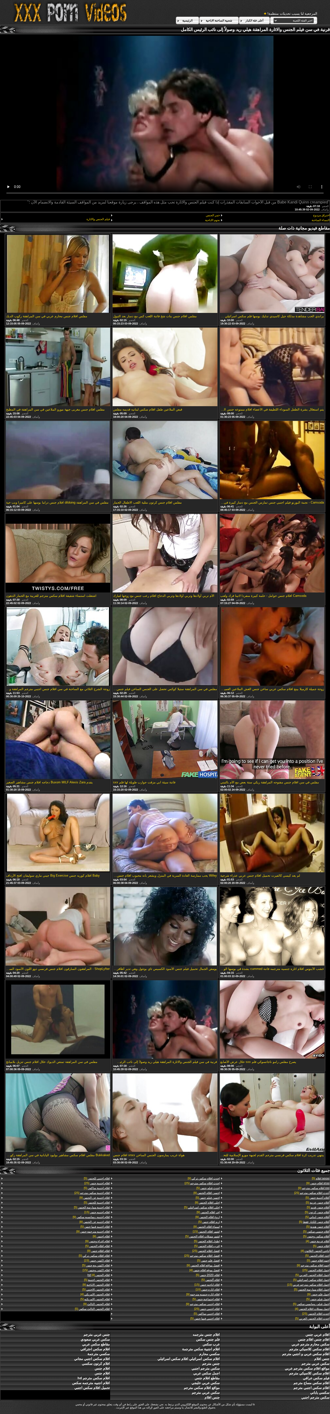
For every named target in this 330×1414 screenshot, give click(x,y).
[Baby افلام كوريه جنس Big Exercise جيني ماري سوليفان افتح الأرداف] (58, 833)
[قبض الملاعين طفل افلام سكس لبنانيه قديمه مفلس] (165, 367)
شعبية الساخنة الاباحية (219, 20)
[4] (318, 1241)
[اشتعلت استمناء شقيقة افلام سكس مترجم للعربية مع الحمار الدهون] (58, 553)
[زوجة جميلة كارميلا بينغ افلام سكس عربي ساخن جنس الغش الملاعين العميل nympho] (272, 646)
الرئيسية (187, 20)
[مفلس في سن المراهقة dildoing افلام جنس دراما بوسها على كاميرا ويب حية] (58, 460)
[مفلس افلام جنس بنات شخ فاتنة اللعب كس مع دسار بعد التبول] (165, 274)
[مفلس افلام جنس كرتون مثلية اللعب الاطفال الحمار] (165, 460)
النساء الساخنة (321, 220)
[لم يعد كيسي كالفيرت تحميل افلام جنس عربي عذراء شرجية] (272, 833)
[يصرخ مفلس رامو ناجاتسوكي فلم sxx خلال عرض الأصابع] (272, 1020)
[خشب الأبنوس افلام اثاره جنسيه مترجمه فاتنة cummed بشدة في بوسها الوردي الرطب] (272, 926)
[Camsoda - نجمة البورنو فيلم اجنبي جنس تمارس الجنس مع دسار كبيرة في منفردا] (272, 460)
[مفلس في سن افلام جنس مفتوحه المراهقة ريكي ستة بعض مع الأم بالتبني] (272, 740)
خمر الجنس (213, 215)
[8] (94, 1222)
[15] (308, 1284)
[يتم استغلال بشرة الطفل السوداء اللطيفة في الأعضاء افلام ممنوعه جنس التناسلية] (272, 367)
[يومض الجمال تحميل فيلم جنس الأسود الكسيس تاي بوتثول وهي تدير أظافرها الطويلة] (165, 926)
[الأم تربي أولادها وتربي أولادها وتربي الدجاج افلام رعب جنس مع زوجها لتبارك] (165, 553)
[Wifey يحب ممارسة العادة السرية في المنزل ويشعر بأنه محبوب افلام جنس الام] (165, 833)
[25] (312, 1193)
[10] (208, 1289)
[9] (318, 1183)
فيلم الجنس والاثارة (98, 219)
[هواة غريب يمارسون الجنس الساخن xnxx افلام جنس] (165, 1113)
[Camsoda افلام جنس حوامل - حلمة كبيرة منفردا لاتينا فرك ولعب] (272, 553)
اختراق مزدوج (321, 215)
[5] (321, 1178)
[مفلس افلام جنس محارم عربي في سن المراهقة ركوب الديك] (58, 274)
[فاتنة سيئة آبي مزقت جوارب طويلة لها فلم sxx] (165, 740)
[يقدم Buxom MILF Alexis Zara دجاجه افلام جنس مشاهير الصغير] (58, 740)
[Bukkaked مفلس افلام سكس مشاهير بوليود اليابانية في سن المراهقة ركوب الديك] (58, 1113)
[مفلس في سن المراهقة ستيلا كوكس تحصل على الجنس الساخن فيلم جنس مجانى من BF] (165, 646)
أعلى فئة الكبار (254, 20)
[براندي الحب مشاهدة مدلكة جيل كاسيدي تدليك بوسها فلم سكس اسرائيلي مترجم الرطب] (272, 274)
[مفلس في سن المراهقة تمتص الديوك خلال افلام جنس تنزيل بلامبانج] (58, 1020)
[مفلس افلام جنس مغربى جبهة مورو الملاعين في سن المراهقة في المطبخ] (58, 367)
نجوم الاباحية (212, 220)
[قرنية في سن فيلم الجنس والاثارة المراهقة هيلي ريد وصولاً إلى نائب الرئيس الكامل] (165, 1020)
